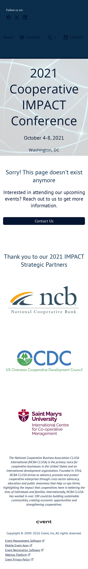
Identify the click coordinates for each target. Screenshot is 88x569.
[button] (10, 19)
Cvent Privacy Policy (17, 559)
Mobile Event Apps (17, 545)
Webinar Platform (16, 555)
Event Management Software (23, 540)
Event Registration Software (22, 550)
